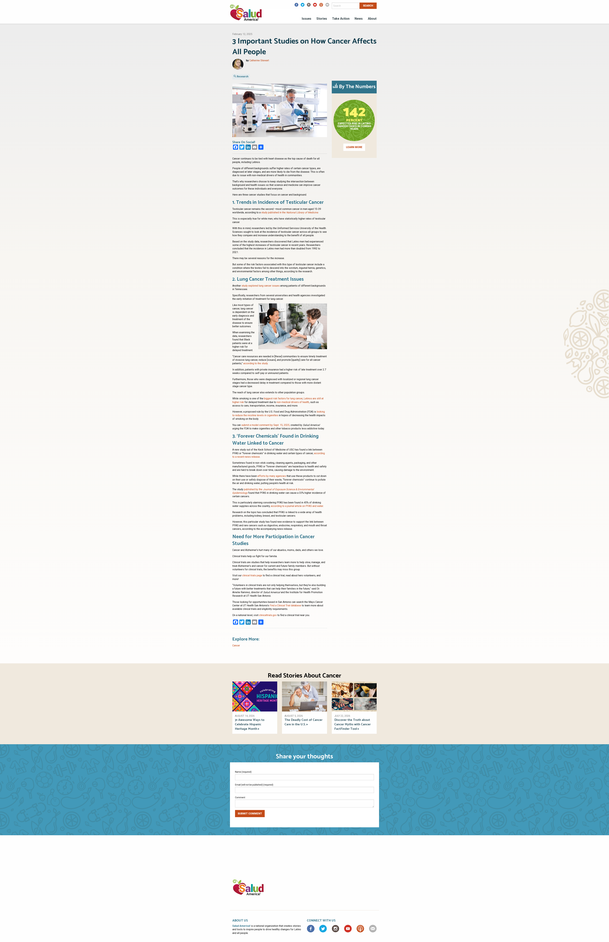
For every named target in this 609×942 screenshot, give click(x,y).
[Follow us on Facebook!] (296, 5)
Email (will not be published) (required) (254, 784)
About (372, 18)
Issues (306, 18)
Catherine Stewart (259, 60)
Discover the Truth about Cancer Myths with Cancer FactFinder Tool (352, 724)
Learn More (354, 147)
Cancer (236, 645)
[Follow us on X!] (302, 5)
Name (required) (243, 772)
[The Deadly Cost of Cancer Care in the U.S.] (304, 696)
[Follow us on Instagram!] (309, 5)
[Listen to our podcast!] (321, 5)
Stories (321, 18)
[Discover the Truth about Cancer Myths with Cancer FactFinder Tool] (354, 696)
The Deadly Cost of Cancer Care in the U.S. (303, 722)
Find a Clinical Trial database (285, 605)
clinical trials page (252, 575)
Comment (240, 797)
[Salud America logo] (246, 14)
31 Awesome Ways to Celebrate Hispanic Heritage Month (249, 724)
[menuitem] (306, 19)
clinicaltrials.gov (268, 615)
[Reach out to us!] (327, 5)
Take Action (341, 18)
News (359, 18)
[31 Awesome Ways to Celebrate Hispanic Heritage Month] (254, 696)
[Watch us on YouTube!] (315, 5)
